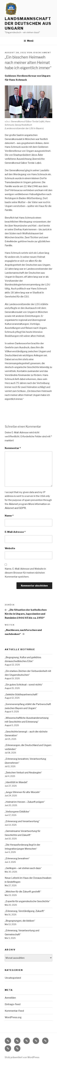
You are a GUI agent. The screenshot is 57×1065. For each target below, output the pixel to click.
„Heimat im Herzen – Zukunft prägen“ (25, 801)
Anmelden (10, 997)
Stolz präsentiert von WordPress (22, 1057)
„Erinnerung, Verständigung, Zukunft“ (25, 911)
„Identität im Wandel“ (16, 782)
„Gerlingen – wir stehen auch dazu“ (23, 868)
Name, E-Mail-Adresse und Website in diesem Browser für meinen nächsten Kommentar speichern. (25, 572)
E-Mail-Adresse (15, 532)
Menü (30, 40)
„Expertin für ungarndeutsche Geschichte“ (27, 901)
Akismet (13, 504)
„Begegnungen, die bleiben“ (20, 920)
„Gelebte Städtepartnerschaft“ (21, 694)
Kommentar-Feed (14, 1010)
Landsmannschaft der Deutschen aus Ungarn (28, 23)
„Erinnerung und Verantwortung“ (22, 821)
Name (9, 515)
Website (10, 548)
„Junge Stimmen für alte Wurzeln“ (22, 792)
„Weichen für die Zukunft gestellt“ (23, 891)
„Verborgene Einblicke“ (17, 811)
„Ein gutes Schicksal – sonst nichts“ (24, 684)
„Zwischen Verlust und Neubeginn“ (23, 772)
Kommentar (13, 448)
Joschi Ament (42, 52)
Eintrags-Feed (12, 1004)
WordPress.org (13, 1017)
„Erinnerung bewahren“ (17, 858)
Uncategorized (13, 977)
